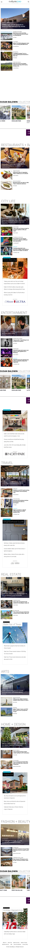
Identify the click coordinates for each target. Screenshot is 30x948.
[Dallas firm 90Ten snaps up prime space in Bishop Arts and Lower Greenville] (15, 588)
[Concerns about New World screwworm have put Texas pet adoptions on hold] (15, 214)
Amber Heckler (4, 485)
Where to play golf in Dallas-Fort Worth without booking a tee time (14, 293)
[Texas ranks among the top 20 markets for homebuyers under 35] (6, 604)
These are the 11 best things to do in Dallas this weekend (21, 340)
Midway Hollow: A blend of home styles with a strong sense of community (14, 555)
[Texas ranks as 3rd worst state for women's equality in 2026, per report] (6, 231)
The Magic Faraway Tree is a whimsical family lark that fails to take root (20, 54)
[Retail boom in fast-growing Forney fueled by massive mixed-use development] (6, 35)
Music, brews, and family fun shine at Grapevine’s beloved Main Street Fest (14, 802)
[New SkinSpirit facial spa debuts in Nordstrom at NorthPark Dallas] (15, 835)
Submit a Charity (24, 942)
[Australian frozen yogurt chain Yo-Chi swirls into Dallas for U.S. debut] (15, 158)
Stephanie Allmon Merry (6, 167)
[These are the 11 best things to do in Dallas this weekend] (6, 342)
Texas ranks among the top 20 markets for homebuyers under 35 (21, 602)
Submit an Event (16, 942)
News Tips (10, 942)
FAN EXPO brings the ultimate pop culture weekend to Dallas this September (21, 361)
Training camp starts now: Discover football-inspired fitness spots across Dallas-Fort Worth (21, 249)
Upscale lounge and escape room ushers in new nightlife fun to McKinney (21, 351)
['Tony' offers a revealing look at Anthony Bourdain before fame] (15, 326)
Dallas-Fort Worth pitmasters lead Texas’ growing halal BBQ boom (21, 44)
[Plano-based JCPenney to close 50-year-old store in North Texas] (6, 861)
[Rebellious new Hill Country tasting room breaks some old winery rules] (6, 492)
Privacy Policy (25, 944)
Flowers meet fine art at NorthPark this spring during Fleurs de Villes (14, 440)
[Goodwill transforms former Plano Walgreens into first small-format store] (6, 851)
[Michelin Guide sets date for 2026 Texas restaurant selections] (6, 185)
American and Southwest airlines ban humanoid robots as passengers (20, 501)
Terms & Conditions (17, 944)
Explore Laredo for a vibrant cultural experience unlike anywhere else (19, 511)
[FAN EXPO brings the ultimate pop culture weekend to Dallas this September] (6, 362)
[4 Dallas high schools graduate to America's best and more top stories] (15, 19)
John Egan (15, 37)
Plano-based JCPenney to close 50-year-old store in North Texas (20, 860)
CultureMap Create (16, 252)
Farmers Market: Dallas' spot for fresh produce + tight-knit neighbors (14, 550)
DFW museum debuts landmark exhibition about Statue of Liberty (20, 699)
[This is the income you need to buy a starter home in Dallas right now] (6, 614)
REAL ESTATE (11, 574)
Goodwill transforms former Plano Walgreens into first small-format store (21, 850)
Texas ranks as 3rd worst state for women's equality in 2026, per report (21, 229)
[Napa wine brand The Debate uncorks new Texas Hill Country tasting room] (6, 66)
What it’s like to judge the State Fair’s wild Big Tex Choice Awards (14, 647)
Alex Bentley (15, 57)
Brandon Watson (15, 494)
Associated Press (16, 46)
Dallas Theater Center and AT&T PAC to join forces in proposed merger (20, 710)
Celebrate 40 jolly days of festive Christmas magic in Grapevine (13, 808)
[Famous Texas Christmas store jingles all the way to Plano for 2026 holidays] (15, 738)
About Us (4, 942)
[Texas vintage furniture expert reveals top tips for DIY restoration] (6, 754)
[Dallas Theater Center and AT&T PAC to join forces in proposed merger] (6, 711)
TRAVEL (7, 463)
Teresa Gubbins (15, 175)
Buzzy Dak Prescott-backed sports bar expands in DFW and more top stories (20, 240)
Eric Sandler (15, 185)
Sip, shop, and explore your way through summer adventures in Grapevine (15, 797)
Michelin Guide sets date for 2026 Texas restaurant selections (21, 183)
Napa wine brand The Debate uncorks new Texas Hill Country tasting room (20, 65)
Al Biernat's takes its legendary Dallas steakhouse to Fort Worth (20, 173)
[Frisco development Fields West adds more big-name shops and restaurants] (6, 764)
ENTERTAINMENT (14, 313)
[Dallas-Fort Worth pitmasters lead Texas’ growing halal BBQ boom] (6, 45)
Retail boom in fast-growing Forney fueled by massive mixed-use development (20, 34)
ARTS (5, 672)
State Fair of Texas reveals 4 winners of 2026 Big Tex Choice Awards (15, 652)
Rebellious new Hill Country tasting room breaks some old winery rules (21, 491)
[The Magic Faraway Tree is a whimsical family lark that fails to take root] (6, 56)
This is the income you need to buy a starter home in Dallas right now (21, 612)
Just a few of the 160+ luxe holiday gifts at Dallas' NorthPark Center (15, 446)
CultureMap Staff (15, 243)
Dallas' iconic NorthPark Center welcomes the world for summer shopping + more (14, 435)
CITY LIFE (8, 201)
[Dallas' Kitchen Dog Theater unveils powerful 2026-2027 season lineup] (15, 685)
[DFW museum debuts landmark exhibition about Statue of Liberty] (6, 701)
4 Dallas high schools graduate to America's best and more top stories (13, 25)
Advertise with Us (5, 944)
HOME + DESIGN (13, 724)
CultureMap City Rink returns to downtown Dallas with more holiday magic (14, 933)
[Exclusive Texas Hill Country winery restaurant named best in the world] (15, 476)
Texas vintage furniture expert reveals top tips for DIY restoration (21, 752)
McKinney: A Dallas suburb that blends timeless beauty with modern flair (14, 544)
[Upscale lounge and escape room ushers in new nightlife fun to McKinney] (6, 352)
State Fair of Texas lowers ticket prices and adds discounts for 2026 (15, 658)
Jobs (11, 944)
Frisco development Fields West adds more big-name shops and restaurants (20, 763)
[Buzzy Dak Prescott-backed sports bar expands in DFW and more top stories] (6, 241)
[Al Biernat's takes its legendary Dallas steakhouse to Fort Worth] (6, 175)
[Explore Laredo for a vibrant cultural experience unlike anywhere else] (6, 512)
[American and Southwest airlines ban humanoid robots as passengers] (6, 503)
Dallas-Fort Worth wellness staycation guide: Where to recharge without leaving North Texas (14, 288)
